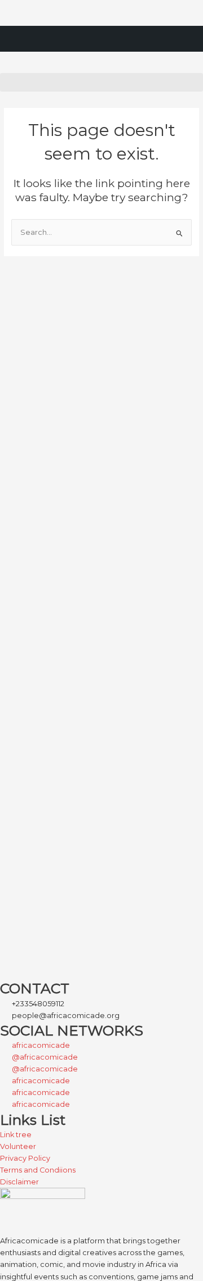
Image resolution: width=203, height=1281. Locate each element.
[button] (101, 82)
